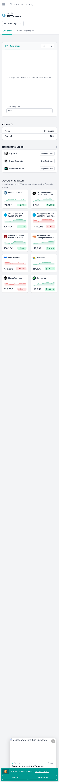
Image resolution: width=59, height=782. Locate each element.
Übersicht (7, 30)
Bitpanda (13, 153)
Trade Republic (16, 161)
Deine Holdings (25, 30)
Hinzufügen (13, 23)
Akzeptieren (43, 777)
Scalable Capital (16, 168)
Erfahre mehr (42, 771)
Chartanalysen (13, 106)
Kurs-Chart (14, 46)
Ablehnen (15, 777)
